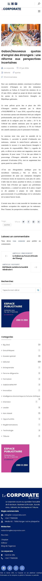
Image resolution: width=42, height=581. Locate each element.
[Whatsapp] (12, 4)
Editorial (7, 73)
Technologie (8, 430)
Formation (7, 379)
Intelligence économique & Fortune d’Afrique (21, 396)
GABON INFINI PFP (10, 385)
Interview (7, 402)
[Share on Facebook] (28, 222)
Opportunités (8, 419)
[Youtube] (22, 568)
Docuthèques (8, 350)
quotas (17, 73)
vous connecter (19, 241)
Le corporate (9, 68)
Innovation (7, 390)
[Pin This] (34, 222)
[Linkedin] (9, 4)
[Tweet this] (23, 222)
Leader (6, 407)
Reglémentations (10, 425)
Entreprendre (8, 367)
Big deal (6, 345)
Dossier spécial (9, 356)
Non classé (7, 413)
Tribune (6, 436)
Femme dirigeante (10, 373)
